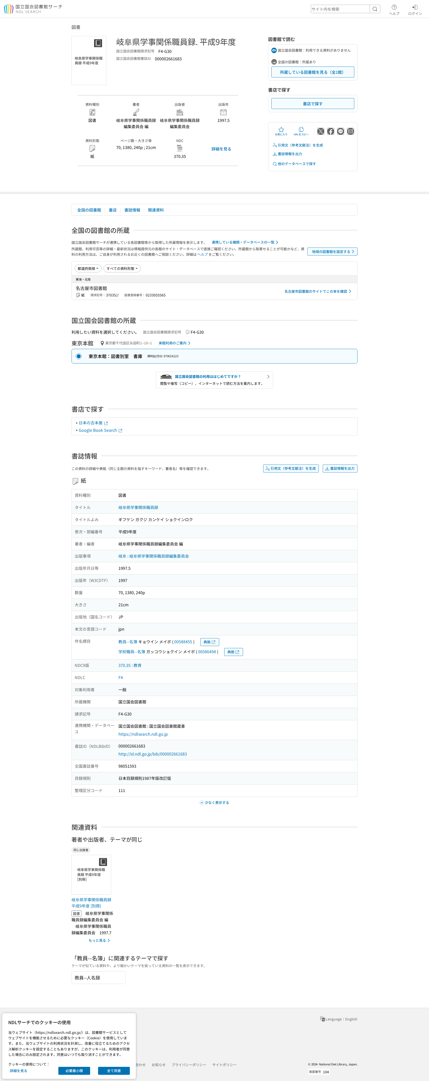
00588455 (183, 642)
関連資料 (156, 210)
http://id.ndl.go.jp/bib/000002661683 (152, 754)
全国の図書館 (89, 210)
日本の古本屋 (91, 423)
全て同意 (114, 1070)
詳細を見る (221, 149)
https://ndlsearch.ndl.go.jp (143, 734)
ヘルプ (394, 13)
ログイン (415, 13)
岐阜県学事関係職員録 (138, 507)
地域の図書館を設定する (331, 251)
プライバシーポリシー (189, 1064)
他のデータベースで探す (297, 163)
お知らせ (159, 1064)
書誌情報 (132, 210)
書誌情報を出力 (290, 153)
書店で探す (313, 104)
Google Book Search (98, 430)
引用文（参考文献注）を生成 (300, 145)
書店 (113, 210)
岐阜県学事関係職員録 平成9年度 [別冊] (91, 903)
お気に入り (281, 134)
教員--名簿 (127, 642)
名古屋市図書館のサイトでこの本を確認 (316, 291)
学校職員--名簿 (131, 651)
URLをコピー (301, 134)
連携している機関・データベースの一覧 (243, 242)
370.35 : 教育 (130, 665)
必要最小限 (74, 1070)
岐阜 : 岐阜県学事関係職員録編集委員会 (153, 556)
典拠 (207, 641)
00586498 (207, 651)
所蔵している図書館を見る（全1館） (313, 72)
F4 (120, 677)
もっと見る (97, 940)
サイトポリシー (224, 1064)
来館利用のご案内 (172, 342)
